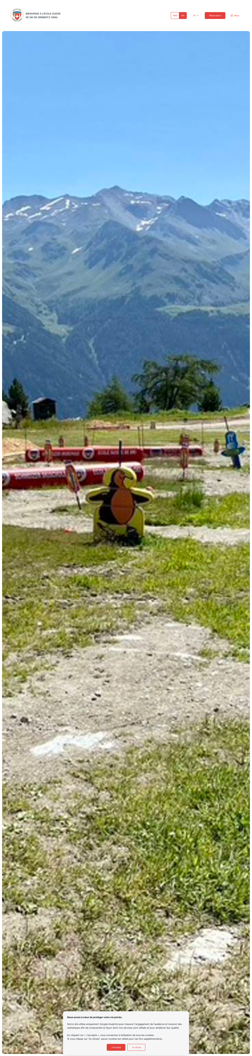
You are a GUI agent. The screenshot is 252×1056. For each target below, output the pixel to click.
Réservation (215, 15)
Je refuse (136, 1047)
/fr (194, 15)
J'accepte (116, 1047)
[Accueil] (17, 15)
